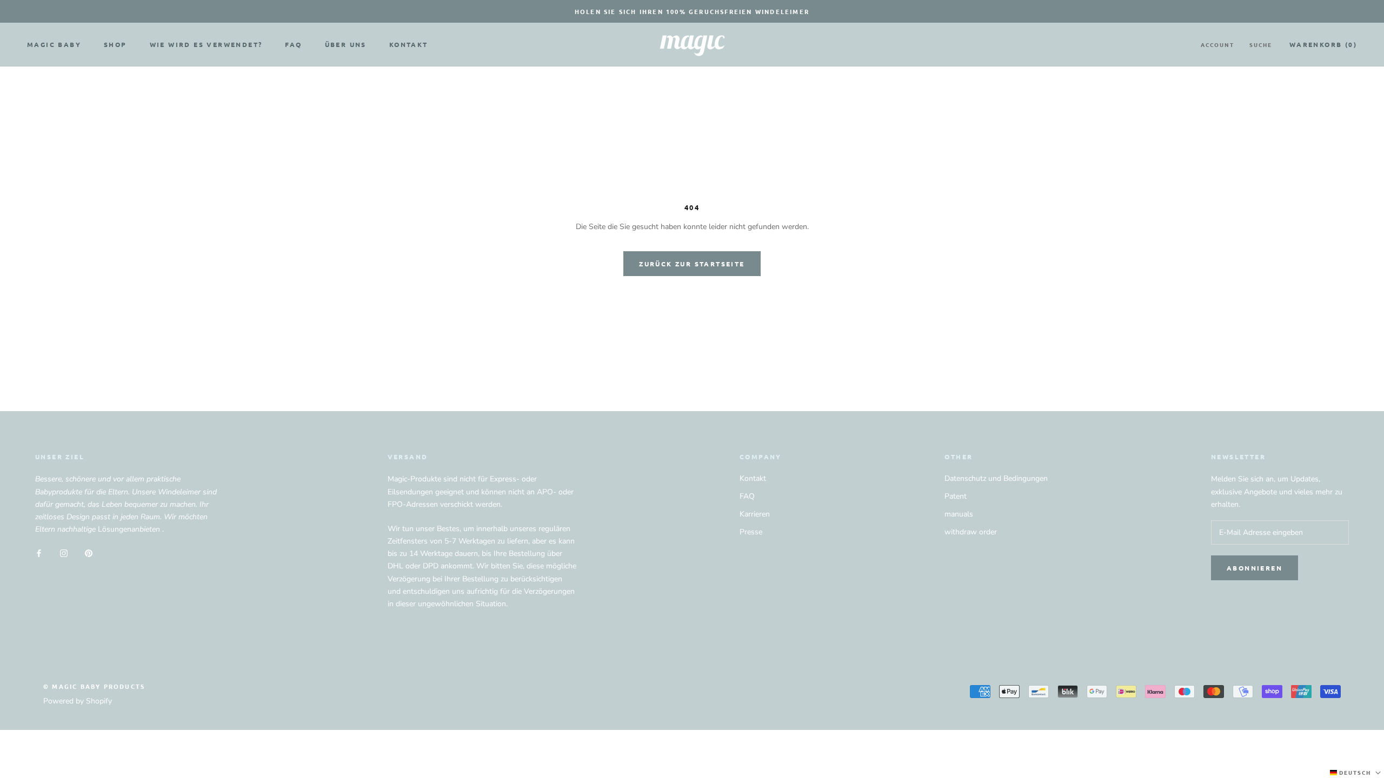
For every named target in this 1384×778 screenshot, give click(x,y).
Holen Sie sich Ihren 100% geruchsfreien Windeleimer (692, 11)
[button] (1356, 772)
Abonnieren (1254, 568)
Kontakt (408, 44)
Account (1217, 45)
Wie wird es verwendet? (206, 44)
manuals (958, 514)
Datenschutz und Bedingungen (996, 478)
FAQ (293, 44)
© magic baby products (94, 686)
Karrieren (755, 514)
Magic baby (54, 44)
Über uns (346, 44)
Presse (751, 532)
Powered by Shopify (77, 701)
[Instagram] (64, 552)
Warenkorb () (1323, 44)
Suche (1260, 45)
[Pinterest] (88, 552)
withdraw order (970, 532)
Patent (955, 496)
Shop (115, 44)
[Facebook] (39, 552)
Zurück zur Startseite (691, 263)
